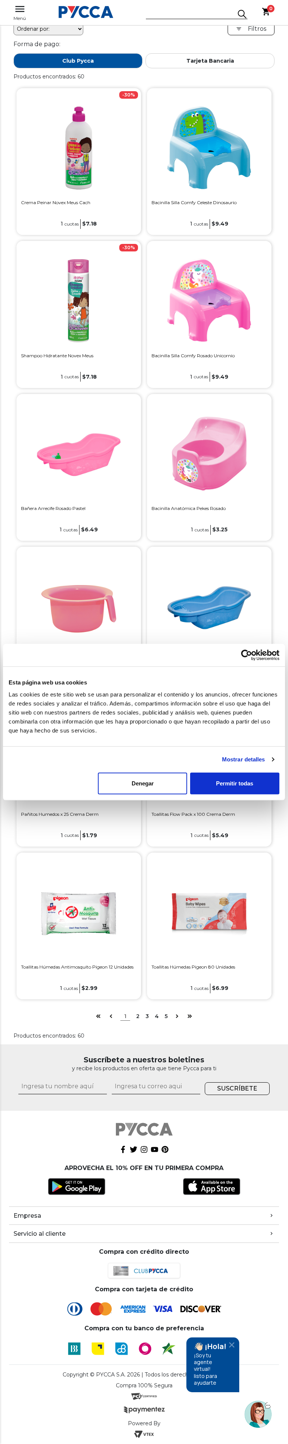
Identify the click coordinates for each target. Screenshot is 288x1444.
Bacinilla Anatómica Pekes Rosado (189, 508)
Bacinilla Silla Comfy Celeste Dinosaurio (194, 202)
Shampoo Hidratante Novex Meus (57, 355)
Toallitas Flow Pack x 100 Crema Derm (193, 814)
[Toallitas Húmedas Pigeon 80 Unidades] (209, 911)
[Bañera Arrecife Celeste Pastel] (209, 606)
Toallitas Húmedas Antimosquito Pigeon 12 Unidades (77, 967)
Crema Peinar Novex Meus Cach (55, 202)
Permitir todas (234, 783)
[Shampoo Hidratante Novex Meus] (79, 300)
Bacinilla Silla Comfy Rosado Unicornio (193, 355)
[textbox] (191, 14)
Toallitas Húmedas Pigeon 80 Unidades (193, 967)
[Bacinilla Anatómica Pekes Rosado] (209, 453)
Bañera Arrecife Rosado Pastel (53, 508)
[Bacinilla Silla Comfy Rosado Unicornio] (209, 300)
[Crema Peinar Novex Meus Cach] (79, 147)
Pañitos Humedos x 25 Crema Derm (60, 814)
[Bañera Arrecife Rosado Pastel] (79, 453)
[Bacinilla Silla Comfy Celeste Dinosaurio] (209, 147)
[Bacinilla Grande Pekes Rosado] (79, 606)
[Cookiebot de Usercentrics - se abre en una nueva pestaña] (246, 655)
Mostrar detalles (243, 759)
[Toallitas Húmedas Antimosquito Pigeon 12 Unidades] (79, 911)
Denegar (143, 783)
